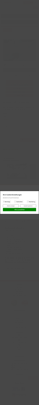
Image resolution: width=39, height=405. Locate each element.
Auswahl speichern (28, 206)
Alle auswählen (19, 210)
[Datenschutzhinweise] (11, 198)
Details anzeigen (11, 206)
